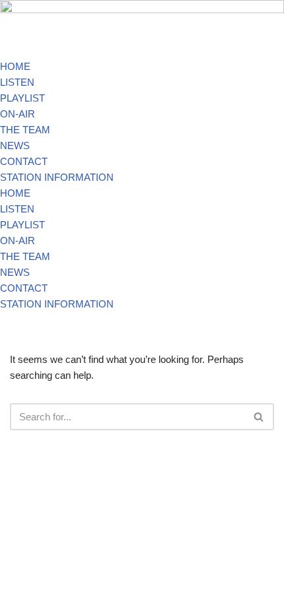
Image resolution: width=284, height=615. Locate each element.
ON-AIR (17, 113)
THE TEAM (25, 129)
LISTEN (17, 82)
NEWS (15, 145)
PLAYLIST (22, 98)
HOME (15, 66)
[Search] (259, 416)
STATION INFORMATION (57, 177)
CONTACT (24, 161)
